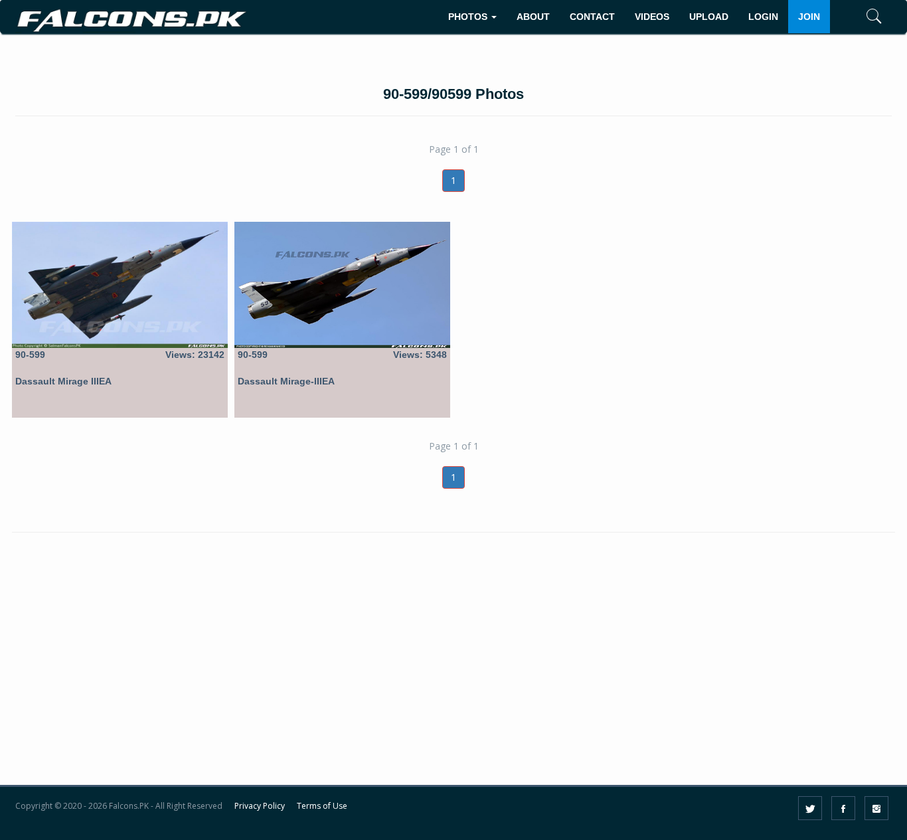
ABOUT (533, 16)
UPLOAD (708, 16)
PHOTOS (469, 16)
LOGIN (763, 16)
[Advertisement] (453, 674)
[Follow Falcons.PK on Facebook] (843, 808)
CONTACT (592, 16)
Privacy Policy (259, 805)
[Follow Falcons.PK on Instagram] (876, 808)
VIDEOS (652, 16)
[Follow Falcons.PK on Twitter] (810, 808)
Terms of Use (322, 805)
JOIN (809, 16)
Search (854, 57)
